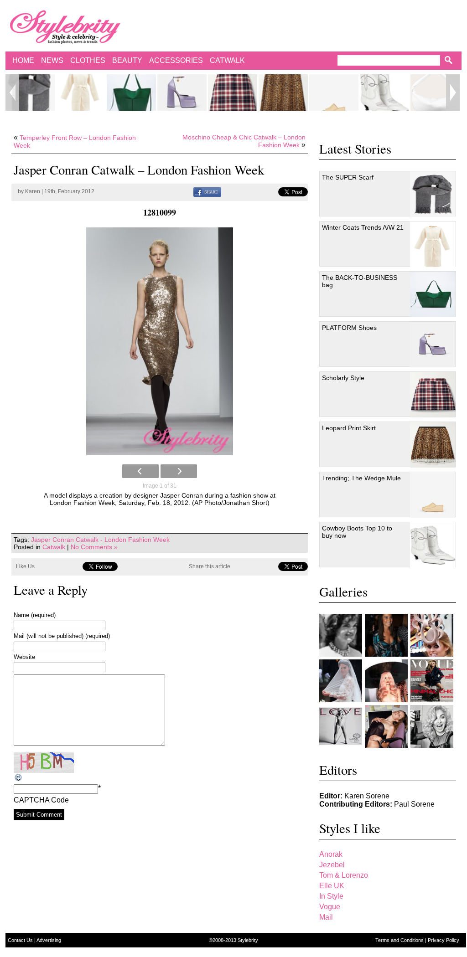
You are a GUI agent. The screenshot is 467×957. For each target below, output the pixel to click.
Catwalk (227, 60)
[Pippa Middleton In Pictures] (386, 635)
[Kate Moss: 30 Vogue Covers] (431, 680)
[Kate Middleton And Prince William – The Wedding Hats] (431, 635)
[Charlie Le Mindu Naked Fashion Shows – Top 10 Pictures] (386, 680)
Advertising (48, 940)
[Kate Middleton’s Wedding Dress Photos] (340, 680)
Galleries (343, 591)
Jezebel (332, 865)
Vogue (329, 907)
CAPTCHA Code (41, 800)
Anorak (330, 854)
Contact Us (21, 940)
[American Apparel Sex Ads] (386, 726)
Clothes (87, 60)
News (52, 60)
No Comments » (94, 547)
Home (23, 60)
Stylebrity (248, 940)
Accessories (176, 60)
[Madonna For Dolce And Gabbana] (431, 726)
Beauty (127, 60)
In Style (331, 896)
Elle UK (331, 886)
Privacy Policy (443, 940)
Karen (32, 191)
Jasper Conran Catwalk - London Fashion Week (100, 539)
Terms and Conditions (400, 940)
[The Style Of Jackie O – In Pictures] (340, 635)
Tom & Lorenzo (343, 875)
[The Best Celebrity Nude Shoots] (340, 726)
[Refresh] (19, 778)
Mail (326, 917)
